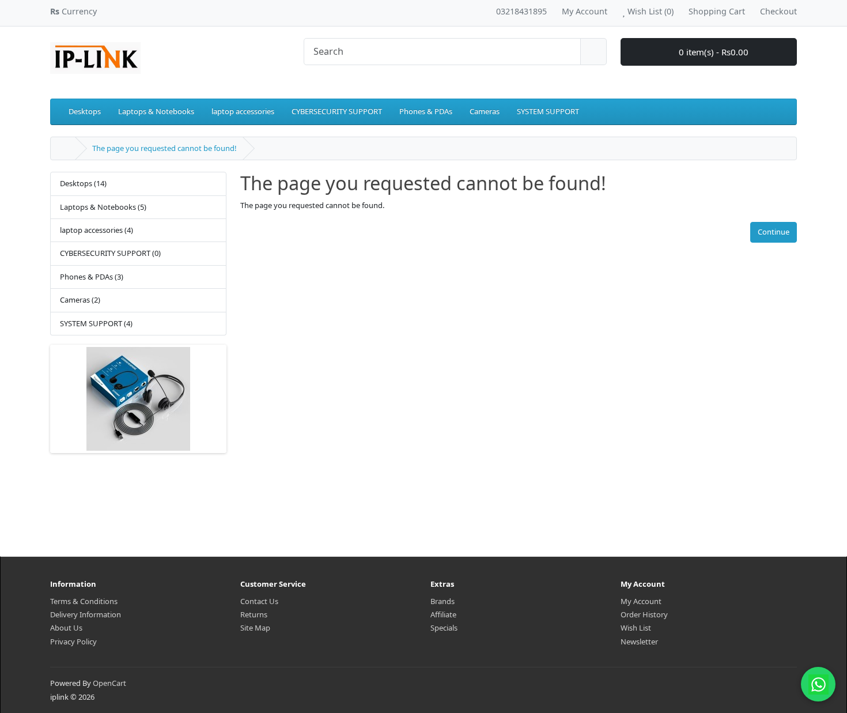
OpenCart (109, 683)
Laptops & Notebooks (156, 111)
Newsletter (639, 641)
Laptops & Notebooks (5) (103, 207)
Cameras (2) (80, 300)
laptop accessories (242, 111)
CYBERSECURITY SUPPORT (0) (110, 253)
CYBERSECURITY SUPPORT (337, 111)
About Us (66, 628)
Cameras (485, 111)
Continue (773, 232)
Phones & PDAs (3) (91, 276)
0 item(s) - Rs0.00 (712, 52)
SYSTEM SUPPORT (548, 111)
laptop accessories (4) (96, 230)
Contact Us (259, 601)
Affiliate (443, 614)
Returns (253, 614)
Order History (644, 614)
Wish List (636, 628)
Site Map (255, 628)
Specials (443, 628)
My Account (641, 601)
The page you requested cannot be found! (164, 148)
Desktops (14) (83, 183)
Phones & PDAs (425, 111)
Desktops (85, 111)
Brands (442, 601)
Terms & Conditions (84, 601)
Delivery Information (85, 614)
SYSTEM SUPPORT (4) (96, 323)
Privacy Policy (73, 641)
